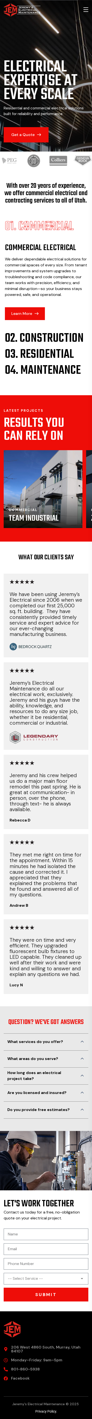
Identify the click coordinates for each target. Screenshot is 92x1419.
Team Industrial (34, 518)
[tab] (46, 226)
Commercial (23, 510)
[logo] (22, 9)
